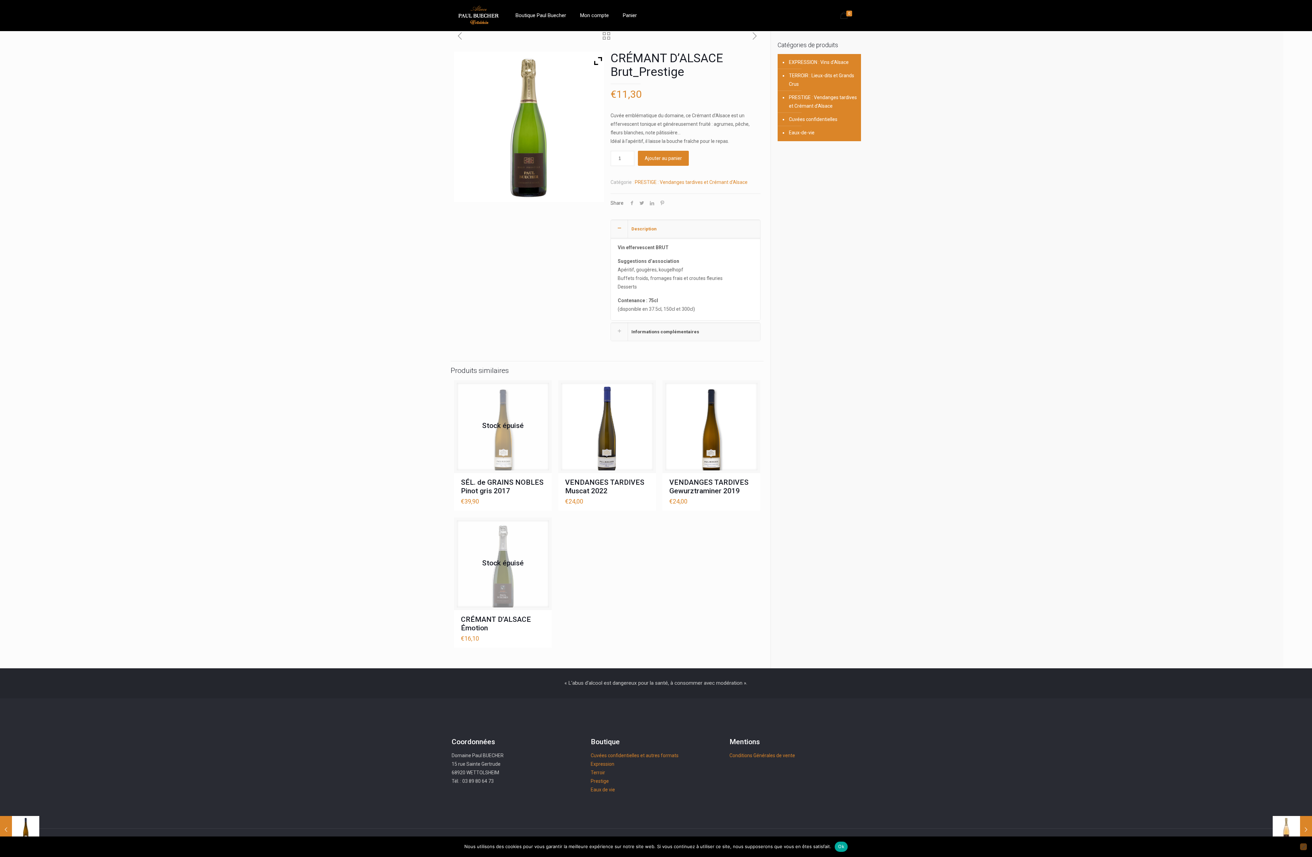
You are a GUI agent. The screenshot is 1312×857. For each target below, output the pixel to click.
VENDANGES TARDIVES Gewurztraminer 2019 (709, 486)
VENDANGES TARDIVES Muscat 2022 (604, 486)
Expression (602, 764)
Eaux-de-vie (802, 132)
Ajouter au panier (663, 158)
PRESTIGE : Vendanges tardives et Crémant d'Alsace (691, 182)
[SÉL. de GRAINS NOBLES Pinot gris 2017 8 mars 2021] (19, 829)
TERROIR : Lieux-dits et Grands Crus (821, 80)
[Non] (1303, 846)
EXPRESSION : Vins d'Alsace (819, 62)
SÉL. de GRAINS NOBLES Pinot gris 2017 (502, 486)
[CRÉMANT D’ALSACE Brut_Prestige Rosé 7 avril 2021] (1292, 829)
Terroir (598, 772)
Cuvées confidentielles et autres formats (635, 755)
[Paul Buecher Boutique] (478, 15)
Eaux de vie (603, 789)
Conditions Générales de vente (762, 755)
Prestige (600, 781)
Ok (841, 846)
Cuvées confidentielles (813, 119)
